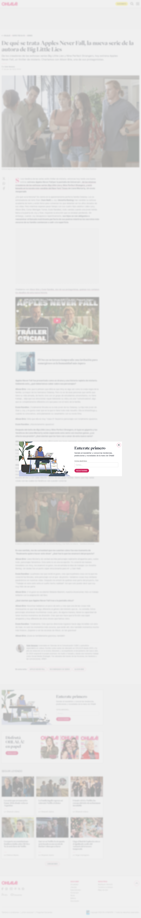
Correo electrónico (80, 461)
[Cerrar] (119, 445)
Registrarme (81, 471)
